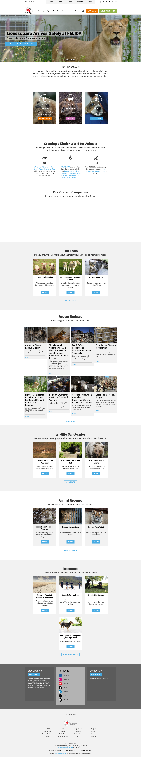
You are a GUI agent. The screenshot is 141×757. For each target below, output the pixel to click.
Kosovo (93, 731)
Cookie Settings (86, 750)
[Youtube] (110, 2)
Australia (47, 729)
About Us (73, 11)
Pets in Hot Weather (96, 595)
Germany (78, 731)
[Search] (83, 11)
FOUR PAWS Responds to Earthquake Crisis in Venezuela (81, 349)
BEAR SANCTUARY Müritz (96, 462)
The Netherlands (47, 734)
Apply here (96, 118)
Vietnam (93, 736)
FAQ (70, 2)
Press (61, 2)
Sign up (70, 118)
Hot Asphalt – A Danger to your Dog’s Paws (70, 637)
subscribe (33, 675)
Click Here (96, 675)
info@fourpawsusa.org (65, 748)
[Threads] (116, 2)
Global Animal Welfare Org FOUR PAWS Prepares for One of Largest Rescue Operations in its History (59, 351)
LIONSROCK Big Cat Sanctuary (45, 462)
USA (78, 736)
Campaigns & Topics (44, 11)
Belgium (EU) (78, 729)
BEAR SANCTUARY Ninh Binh (70, 462)
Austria (63, 729)
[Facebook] (100, 2)
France (63, 731)
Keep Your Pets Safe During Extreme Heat (44, 596)
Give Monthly (108, 11)
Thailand (93, 734)
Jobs (51, 2)
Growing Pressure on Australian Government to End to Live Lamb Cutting (82, 399)
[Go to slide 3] (71, 59)
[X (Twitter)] (106, 2)
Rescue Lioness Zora (70, 527)
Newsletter (80, 2)
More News (70, 421)
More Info (70, 482)
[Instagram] (103, 2)
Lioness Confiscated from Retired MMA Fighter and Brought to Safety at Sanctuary (34, 400)
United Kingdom (63, 736)
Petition (70, 108)
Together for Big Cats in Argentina (106, 346)
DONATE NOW (44, 118)
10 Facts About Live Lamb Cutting (70, 278)
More (13, 44)
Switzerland (78, 734)
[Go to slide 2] (69, 59)
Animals (55, 11)
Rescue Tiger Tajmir (96, 527)
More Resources (70, 655)
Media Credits (70, 750)
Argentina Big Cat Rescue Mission (33, 346)
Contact (90, 2)
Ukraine (47, 736)
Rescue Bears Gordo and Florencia (44, 528)
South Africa (63, 734)
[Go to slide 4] (74, 59)
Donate (92, 11)
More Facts (70, 301)
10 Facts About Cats (96, 277)
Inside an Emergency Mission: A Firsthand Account (58, 397)
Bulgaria (93, 729)
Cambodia (47, 731)
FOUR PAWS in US (29, 2)
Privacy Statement (55, 750)
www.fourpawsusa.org (60, 753)
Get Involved (64, 11)
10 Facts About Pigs (45, 277)
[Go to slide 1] (67, 59)
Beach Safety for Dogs (70, 595)
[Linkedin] (113, 2)
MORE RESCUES (70, 550)
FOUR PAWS (65, 167)
